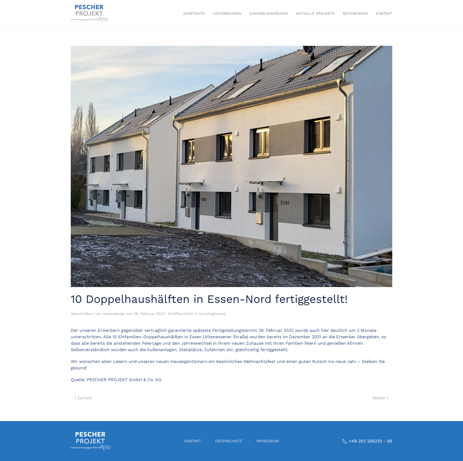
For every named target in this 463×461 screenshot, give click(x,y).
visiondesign (114, 313)
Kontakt (384, 13)
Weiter (379, 397)
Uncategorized (212, 313)
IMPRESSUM (267, 441)
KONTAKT (192, 441)
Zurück (84, 397)
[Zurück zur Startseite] (89, 13)
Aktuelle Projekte (315, 13)
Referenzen (355, 13)
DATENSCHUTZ (228, 441)
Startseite (194, 13)
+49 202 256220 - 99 (370, 441)
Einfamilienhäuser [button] (268, 13)
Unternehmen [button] (227, 13)
